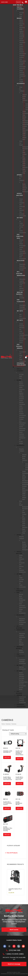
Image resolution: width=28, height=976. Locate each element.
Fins (18, 299)
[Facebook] (4, 946)
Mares (21, 48)
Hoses (21, 199)
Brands (19, 18)
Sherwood (22, 68)
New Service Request (21, 288)
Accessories (21, 83)
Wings (21, 255)
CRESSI (21, 33)
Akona (21, 20)
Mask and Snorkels (19, 293)
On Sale (21, 12)
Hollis (20, 44)
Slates (24, 492)
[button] (4, 2)
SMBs (24, 494)
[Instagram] (9, 946)
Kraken (21, 46)
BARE (20, 29)
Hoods (24, 548)
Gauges (21, 270)
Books (24, 456)
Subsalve (21, 74)
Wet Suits (20, 311)
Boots (23, 542)
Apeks (21, 25)
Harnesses (22, 251)
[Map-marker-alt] (14, 946)
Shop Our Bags (20, 143)
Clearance (20, 9)
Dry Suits (20, 320)
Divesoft (21, 37)
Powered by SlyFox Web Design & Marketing (14, 973)
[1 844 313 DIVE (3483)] (22, 2)
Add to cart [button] (7, 757)
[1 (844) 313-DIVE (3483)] (3, 954)
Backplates (22, 245)
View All (19, 7)
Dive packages (19, 345)
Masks (21, 296)
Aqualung (22, 27)
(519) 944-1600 (14, 950)
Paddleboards (21, 365)
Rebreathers (21, 275)
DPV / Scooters (19, 272)
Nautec (21, 50)
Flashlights (21, 301)
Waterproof (22, 76)
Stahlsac (21, 72)
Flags (24, 119)
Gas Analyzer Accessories (22, 214)
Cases (24, 471)
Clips (23, 115)
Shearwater (22, 66)
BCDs (18, 238)
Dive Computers (19, 235)
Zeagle (21, 81)
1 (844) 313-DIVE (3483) (15, 954)
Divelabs (21, 35)
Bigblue (21, 31)
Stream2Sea (20, 363)
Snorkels (21, 298)
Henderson (22, 42)
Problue (21, 57)
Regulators (20, 260)
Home (3, 724)
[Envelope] (23, 946)
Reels (23, 128)
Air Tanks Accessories (22, 230)
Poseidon (21, 55)
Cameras (8, 724)
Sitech (21, 70)
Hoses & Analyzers (19, 194)
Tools (24, 135)
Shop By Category (21, 450)
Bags (23, 98)
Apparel (19, 174)
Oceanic (21, 52)
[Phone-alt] (18, 946)
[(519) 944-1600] (7, 950)
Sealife (21, 65)
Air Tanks (20, 217)
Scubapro (22, 63)
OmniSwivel (22, 53)
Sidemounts (22, 253)
